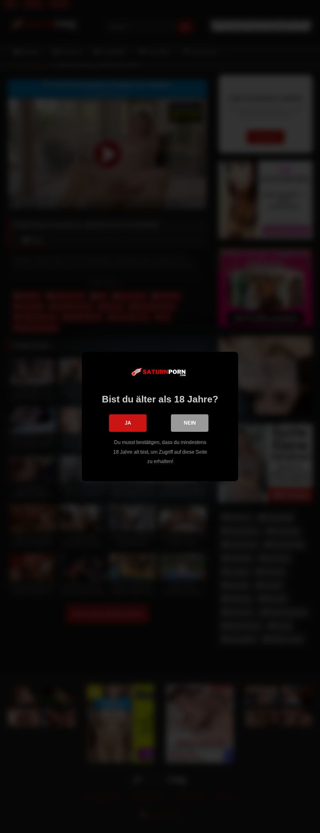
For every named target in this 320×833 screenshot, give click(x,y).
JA (128, 423)
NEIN (190, 423)
